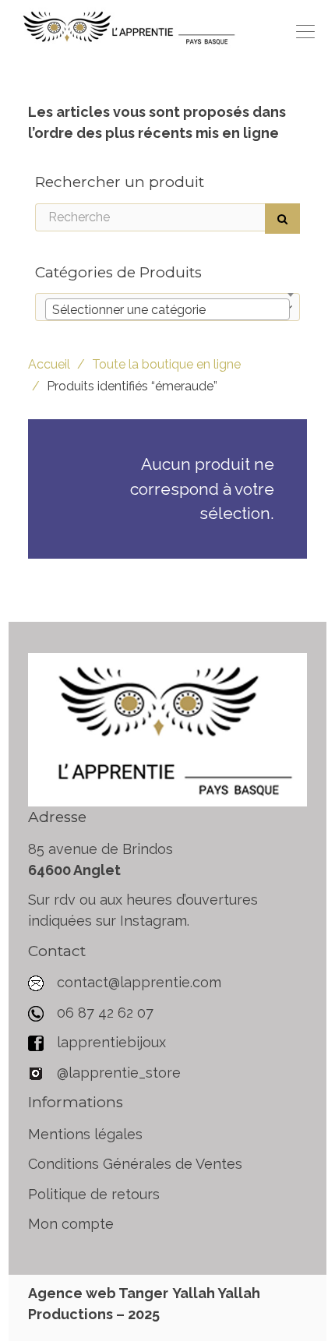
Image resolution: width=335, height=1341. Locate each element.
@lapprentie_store (117, 1072)
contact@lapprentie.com (139, 982)
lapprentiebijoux (109, 1042)
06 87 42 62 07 (105, 1012)
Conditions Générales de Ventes (135, 1164)
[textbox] (167, 310)
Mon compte (71, 1224)
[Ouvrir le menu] (305, 31)
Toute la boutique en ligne (166, 364)
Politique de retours (94, 1194)
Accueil (49, 364)
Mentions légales (85, 1134)
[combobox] (167, 309)
